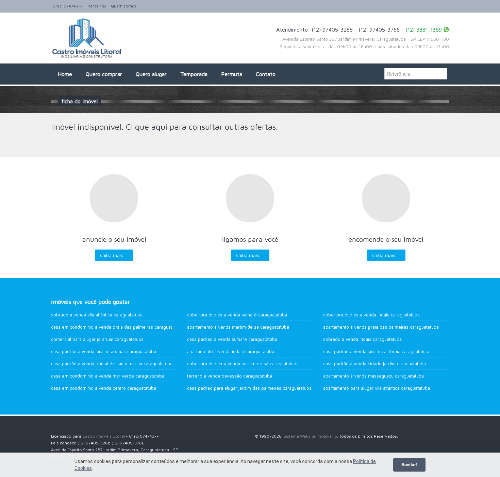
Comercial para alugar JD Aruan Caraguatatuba (97, 339)
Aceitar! (409, 464)
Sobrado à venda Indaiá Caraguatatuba (362, 339)
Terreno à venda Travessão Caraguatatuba (229, 376)
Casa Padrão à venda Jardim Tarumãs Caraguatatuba (103, 351)
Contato (266, 74)
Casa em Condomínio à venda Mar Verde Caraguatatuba (107, 376)
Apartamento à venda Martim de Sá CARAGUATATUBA (238, 327)
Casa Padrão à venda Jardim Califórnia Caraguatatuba (377, 351)
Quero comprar (104, 74)
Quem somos (124, 5)
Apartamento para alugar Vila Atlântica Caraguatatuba (376, 388)
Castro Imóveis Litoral (103, 436)
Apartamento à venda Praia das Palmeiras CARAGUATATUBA (381, 327)
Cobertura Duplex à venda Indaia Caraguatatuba (371, 314)
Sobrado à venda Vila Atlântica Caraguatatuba (97, 314)
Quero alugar (151, 74)
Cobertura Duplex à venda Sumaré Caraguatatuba (237, 314)
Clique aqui (146, 126)
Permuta (231, 74)
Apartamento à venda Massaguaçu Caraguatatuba (373, 376)
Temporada (193, 74)
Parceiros (96, 5)
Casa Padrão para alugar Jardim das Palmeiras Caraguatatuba (249, 388)
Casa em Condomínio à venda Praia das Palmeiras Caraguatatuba (117, 327)
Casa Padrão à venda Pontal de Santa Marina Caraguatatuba (111, 363)
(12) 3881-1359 (423, 29)
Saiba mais (111, 255)
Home (65, 74)
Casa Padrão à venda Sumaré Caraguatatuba (232, 339)
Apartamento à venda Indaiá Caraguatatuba (230, 351)
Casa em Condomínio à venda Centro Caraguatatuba (103, 388)
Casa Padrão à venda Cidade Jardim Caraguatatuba (374, 363)
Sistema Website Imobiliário (310, 436)
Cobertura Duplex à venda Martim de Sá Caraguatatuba (243, 363)
